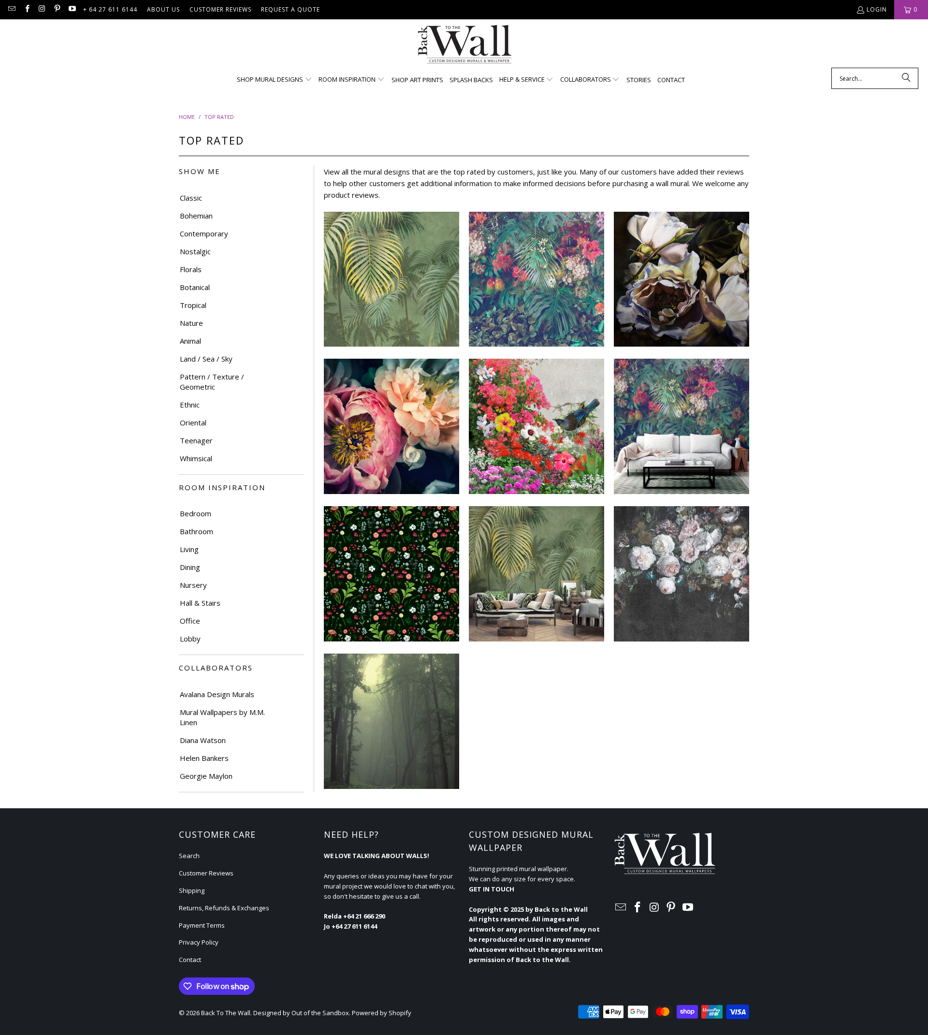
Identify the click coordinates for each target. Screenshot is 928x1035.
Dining (190, 567)
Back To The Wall (225, 1012)
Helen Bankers (204, 758)
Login (877, 9)
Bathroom (196, 531)
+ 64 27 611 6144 (110, 9)
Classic (191, 198)
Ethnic (190, 404)
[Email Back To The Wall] (11, 9)
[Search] (906, 78)
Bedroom (195, 513)
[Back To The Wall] (464, 46)
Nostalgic (195, 251)
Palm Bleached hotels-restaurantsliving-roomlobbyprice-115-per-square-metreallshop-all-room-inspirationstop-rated (536, 573)
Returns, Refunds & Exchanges (224, 908)
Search (189, 855)
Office (190, 621)
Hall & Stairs (200, 603)
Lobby (190, 638)
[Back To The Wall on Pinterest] (57, 9)
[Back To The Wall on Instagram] (42, 9)
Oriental (193, 422)
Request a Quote (290, 9)
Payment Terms (202, 925)
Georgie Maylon (206, 776)
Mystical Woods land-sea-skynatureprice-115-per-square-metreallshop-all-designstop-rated (391, 721)
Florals (191, 269)
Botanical (195, 287)
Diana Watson (203, 740)
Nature (191, 323)
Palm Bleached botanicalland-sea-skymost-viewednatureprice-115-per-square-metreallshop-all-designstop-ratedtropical (391, 279)
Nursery (193, 585)
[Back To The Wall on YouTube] (72, 9)
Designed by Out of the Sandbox (301, 1012)
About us (163, 9)
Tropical (193, 305)
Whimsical (196, 458)
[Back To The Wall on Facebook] (26, 9)
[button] (274, 80)
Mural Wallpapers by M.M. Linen (222, 717)
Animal (190, 341)
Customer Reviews (220, 9)
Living (189, 549)
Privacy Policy (198, 942)
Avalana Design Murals (217, 694)
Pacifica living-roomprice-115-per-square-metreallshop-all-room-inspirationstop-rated (681, 426)
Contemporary (204, 233)
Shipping (191, 890)
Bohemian (196, 215)
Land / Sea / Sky (206, 359)
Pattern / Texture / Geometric (212, 382)
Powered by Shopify (381, 1012)
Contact (190, 959)
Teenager (196, 440)
